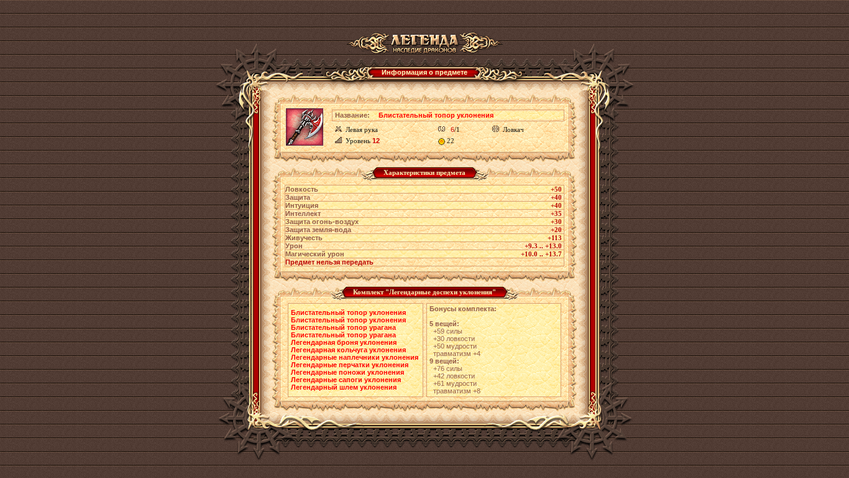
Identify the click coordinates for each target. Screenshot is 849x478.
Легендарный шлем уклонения (344, 387)
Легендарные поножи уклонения (347, 372)
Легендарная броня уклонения (344, 342)
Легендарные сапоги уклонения (346, 379)
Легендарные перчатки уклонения (349, 364)
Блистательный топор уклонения (348, 312)
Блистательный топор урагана (343, 327)
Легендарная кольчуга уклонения (348, 350)
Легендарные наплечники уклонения (354, 357)
